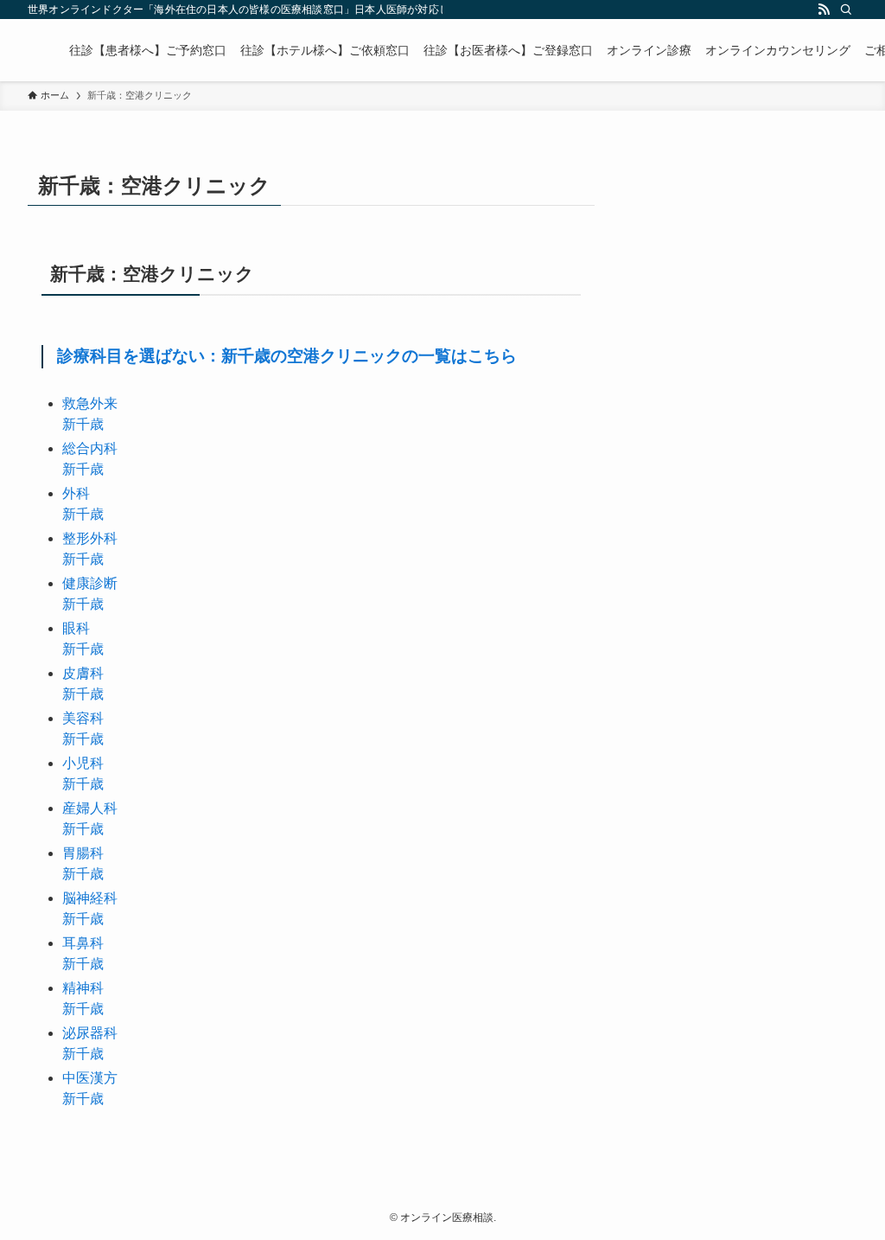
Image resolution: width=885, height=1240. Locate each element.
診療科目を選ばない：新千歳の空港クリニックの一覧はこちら (287, 356)
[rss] (823, 9)
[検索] (846, 9)
